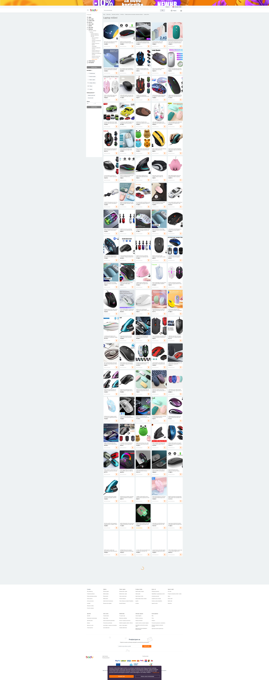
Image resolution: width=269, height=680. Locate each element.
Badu (104, 14)
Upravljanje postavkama (147, 676)
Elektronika (108, 14)
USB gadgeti (94, 46)
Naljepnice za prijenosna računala (96, 54)
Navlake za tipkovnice (96, 56)
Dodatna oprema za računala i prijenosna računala (95, 35)
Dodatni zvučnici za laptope (95, 44)
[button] (87, 10)
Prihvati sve (121, 676)
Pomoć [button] (167, 7)
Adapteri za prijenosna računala (96, 48)
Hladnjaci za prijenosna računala (96, 41)
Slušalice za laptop (95, 57)
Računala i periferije (92, 30)
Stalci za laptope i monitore (95, 38)
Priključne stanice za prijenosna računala (96, 51)
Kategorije (89, 14)
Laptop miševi (94, 59)
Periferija (91, 32)
